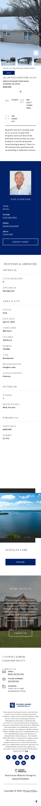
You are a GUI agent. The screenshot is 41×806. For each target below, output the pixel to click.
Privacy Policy (30, 791)
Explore (20, 562)
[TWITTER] (33, 757)
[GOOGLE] (17, 763)
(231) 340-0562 (10, 217)
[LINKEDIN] (20, 757)
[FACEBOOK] (8, 757)
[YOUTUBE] (26, 757)
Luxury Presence (20, 778)
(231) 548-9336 (13, 681)
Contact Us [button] (20, 633)
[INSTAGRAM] (14, 757)
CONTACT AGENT (20, 242)
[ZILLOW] (23, 763)
